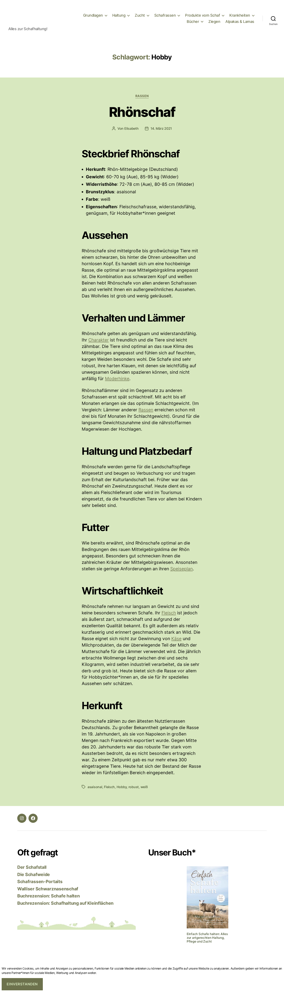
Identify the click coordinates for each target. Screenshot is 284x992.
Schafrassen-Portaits (40, 881)
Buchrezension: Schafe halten (48, 895)
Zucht (140, 15)
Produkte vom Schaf (202, 15)
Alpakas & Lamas (239, 21)
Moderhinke (117, 378)
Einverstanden (22, 984)
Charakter (98, 340)
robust (133, 787)
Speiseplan (181, 568)
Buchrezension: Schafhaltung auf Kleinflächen (65, 903)
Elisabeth (131, 128)
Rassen (142, 96)
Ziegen (214, 21)
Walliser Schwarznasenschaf (47, 888)
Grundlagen (93, 15)
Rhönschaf (142, 112)
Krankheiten (239, 15)
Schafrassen (165, 15)
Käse (176, 638)
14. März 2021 (161, 128)
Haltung (119, 15)
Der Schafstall (32, 867)
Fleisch (169, 612)
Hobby (122, 787)
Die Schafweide (33, 874)
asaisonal (95, 787)
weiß (144, 787)
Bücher (193, 21)
